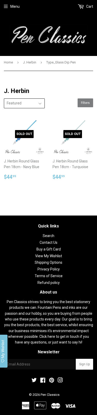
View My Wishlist (48, 256)
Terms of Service (49, 276)
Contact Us (48, 242)
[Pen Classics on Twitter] (34, 381)
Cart (89, 6)
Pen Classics (50, 395)
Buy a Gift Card (48, 249)
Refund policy (49, 283)
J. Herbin (29, 62)
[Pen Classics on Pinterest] (51, 381)
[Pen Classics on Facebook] (43, 381)
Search (48, 236)
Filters (85, 103)
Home (8, 62)
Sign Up (84, 364)
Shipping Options (48, 262)
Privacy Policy (49, 269)
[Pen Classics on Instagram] (60, 381)
